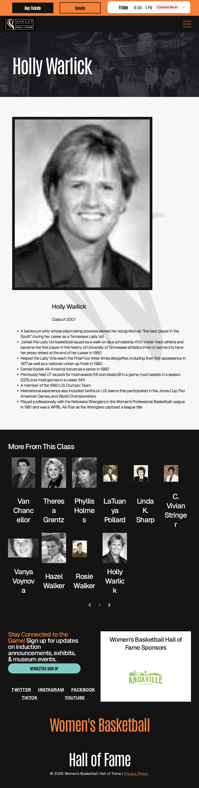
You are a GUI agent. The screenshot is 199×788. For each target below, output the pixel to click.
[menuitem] (21, 690)
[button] (149, 7)
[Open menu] (187, 24)
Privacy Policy (136, 773)
